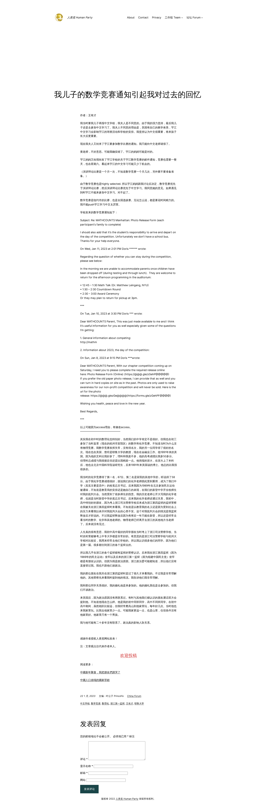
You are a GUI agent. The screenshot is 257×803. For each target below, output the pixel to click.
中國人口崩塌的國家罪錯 (95, 680)
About (131, 17)
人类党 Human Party (80, 17)
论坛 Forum (194, 17)
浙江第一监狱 (117, 703)
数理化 (105, 703)
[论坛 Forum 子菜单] (202, 17)
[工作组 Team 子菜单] (182, 17)
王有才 (129, 703)
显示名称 (86, 766)
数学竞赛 (96, 703)
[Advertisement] (128, 66)
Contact (143, 17)
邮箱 (84, 772)
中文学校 (85, 703)
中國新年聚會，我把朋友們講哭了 (100, 672)
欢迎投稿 (128, 655)
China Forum (134, 695)
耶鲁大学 (139, 703)
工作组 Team (173, 17)
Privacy (156, 17)
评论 (84, 759)
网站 (83, 779)
